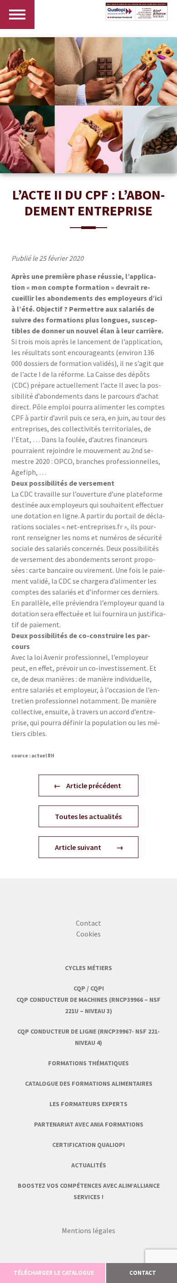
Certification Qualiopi (88, 1145)
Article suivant (78, 847)
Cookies (88, 933)
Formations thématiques (88, 1063)
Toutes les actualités (88, 816)
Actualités (88, 1165)
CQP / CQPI (89, 988)
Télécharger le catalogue (54, 1273)
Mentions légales (88, 1230)
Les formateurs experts (88, 1104)
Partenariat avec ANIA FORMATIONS (88, 1124)
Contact (88, 922)
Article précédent (93, 785)
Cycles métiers (88, 968)
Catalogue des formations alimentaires (88, 1083)
